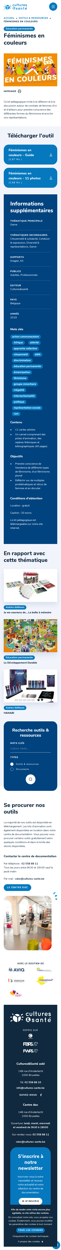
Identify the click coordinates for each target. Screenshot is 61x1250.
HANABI (9, 713)
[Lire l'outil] (30, 585)
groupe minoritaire (25, 384)
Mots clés (17, 743)
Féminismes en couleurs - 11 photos (25, 178)
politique (19, 402)
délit (37, 354)
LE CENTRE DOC (17, 887)
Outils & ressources (33, 18)
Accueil (9, 18)
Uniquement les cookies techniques (30, 1236)
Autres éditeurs (15, 607)
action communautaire (25, 336)
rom (16, 414)
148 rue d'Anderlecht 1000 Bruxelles (30, 1073)
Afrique (18, 342)
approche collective (25, 348)
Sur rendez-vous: (30, 1134)
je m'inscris (30, 1201)
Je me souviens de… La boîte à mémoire (27, 612)
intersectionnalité (24, 396)
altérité (34, 342)
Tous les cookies (30, 1230)
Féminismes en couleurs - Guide (21, 155)
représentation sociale (27, 408)
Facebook (41, 1095)
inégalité (19, 390)
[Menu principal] (53, 6)
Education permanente (19, 29)
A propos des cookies (29, 1241)
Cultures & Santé (30, 1016)
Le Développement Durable (20, 663)
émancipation (22, 372)
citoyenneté (21, 354)
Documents (22, 769)
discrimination (22, 360)
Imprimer (10, 91)
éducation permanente (27, 366)
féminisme (20, 378)
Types (14, 757)
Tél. (30, 1082)
